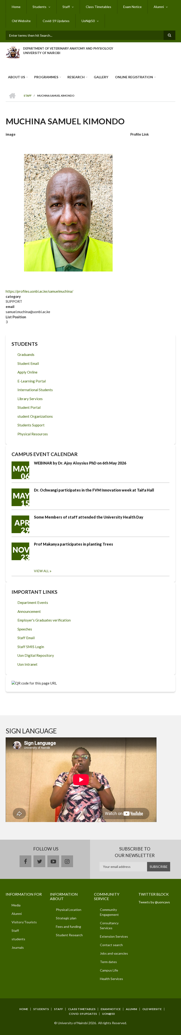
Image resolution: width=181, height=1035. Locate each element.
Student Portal (29, 407)
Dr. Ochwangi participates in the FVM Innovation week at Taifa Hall (94, 490)
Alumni (159, 7)
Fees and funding (68, 927)
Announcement (29, 611)
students (18, 939)
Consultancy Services (109, 925)
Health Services (111, 979)
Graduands (25, 354)
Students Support (31, 425)
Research (76, 77)
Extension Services (114, 936)
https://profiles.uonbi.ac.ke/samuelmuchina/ (39, 291)
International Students (35, 390)
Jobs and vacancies (114, 953)
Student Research (69, 935)
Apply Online (27, 372)
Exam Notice (132, 7)
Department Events (32, 602)
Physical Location (68, 910)
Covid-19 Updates (56, 21)
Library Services (30, 399)
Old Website (21, 21)
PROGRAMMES (46, 77)
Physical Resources (32, 434)
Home (16, 7)
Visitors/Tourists (24, 922)
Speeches (24, 629)
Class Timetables (98, 7)
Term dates (108, 962)
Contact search (111, 945)
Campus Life (109, 970)
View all (41, 571)
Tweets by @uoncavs (154, 902)
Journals (18, 947)
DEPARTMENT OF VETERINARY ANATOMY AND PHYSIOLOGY (68, 48)
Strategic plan (66, 918)
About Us (16, 77)
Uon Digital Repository (35, 655)
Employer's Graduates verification (44, 620)
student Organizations (35, 416)
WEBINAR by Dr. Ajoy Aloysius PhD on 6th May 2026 (80, 463)
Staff (66, 7)
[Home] (13, 51)
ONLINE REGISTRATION (134, 77)
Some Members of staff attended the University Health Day (88, 517)
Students (39, 7)
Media (16, 905)
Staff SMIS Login (30, 647)
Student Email (28, 363)
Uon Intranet (27, 664)
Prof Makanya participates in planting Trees (73, 544)
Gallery (101, 77)
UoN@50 (88, 21)
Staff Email (26, 638)
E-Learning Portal (31, 381)
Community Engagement (109, 912)
